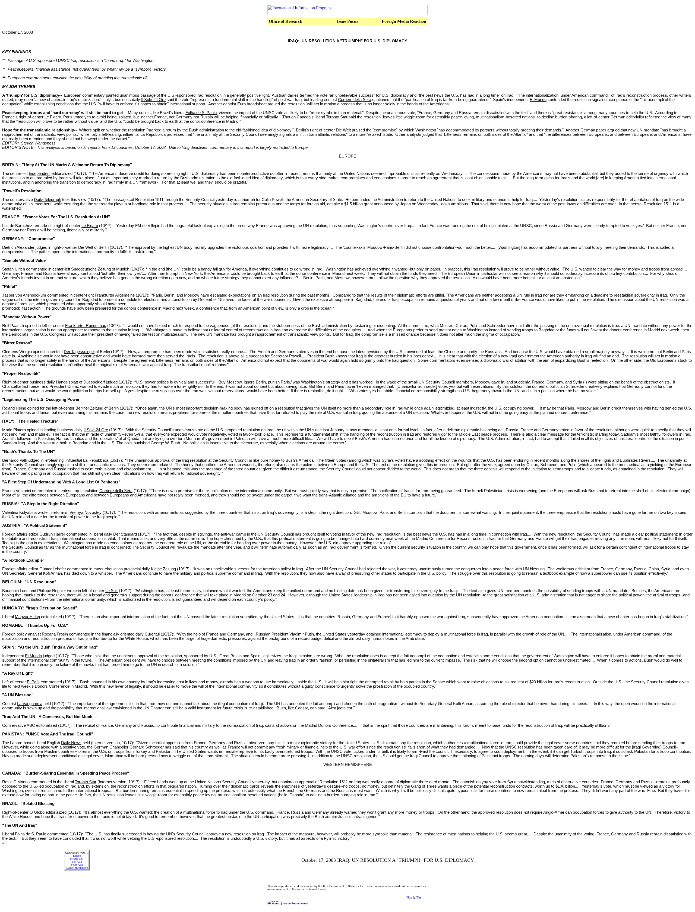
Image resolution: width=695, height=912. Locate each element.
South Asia (77, 864)
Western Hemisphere (77, 867)
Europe (77, 855)
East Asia (77, 861)
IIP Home (273, 903)
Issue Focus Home (295, 903)
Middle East (76, 858)
